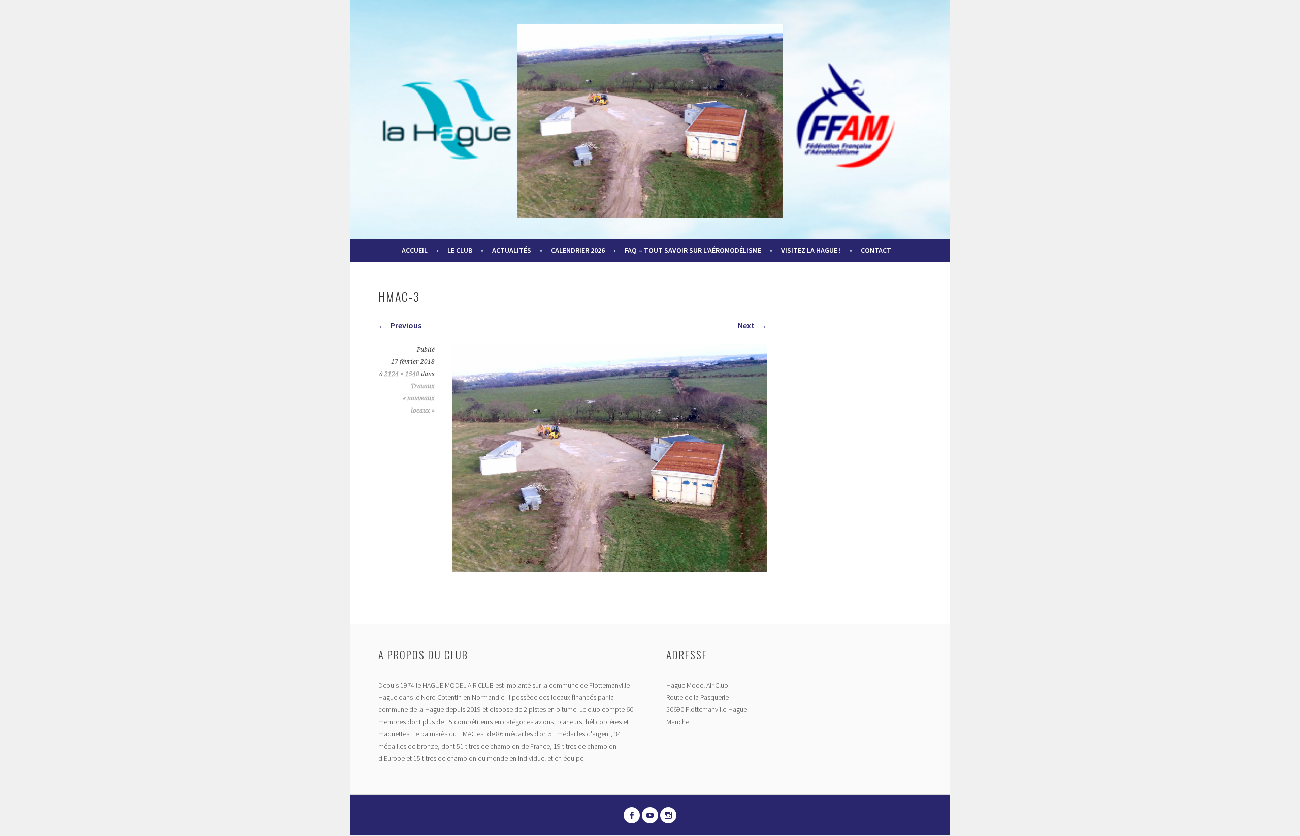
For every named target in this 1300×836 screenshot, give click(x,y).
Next (747, 325)
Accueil (415, 250)
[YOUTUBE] (650, 815)
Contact (876, 250)
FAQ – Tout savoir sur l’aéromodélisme (693, 250)
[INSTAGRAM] (668, 815)
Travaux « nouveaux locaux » (419, 398)
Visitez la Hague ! (811, 250)
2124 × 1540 (401, 374)
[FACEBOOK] (632, 815)
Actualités (511, 250)
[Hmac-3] (609, 569)
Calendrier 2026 (578, 250)
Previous (405, 325)
